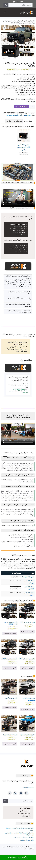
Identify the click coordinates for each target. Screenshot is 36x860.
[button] (4, 28)
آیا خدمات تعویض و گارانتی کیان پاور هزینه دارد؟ (19, 299)
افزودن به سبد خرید (21, 106)
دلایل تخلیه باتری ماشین (26, 840)
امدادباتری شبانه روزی (24, 813)
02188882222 (18, 2)
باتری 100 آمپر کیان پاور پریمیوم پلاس (23, 147)
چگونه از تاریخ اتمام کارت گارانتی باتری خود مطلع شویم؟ (18, 305)
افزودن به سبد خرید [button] (27, 631)
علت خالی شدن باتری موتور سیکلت (23, 837)
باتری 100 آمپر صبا (28, 577)
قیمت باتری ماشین (25, 811)
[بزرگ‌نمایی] (32, 165)
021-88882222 (28, 787)
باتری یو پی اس (26, 816)
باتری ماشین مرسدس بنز (14, 115)
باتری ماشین (27, 115)
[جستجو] (5, 5)
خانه (33, 21)
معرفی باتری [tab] (28, 121)
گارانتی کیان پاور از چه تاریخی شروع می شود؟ (19, 292)
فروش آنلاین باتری (25, 808)
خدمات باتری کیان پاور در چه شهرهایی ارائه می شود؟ (18, 277)
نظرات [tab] (9, 121)
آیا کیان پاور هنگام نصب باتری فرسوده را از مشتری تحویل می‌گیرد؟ (18, 311)
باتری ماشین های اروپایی (24, 21)
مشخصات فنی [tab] (17, 121)
